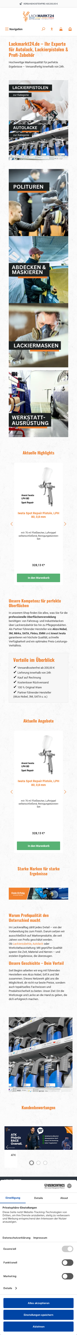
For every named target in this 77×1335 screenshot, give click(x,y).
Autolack (38, 943)
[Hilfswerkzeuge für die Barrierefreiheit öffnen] (51, 29)
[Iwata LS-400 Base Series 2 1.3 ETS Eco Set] (38, 487)
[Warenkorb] (70, 29)
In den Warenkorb (38, 577)
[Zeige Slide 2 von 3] (38, 1163)
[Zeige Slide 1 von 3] (31, 1163)
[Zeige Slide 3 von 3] (45, 1163)
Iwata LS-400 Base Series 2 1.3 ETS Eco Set (39, 515)
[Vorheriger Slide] (7, 1147)
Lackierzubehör (22, 943)
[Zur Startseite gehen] (38, 16)
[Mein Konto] (61, 29)
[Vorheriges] (12, 524)
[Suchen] (43, 29)
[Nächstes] (65, 524)
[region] (38, 524)
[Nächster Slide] (69, 1147)
